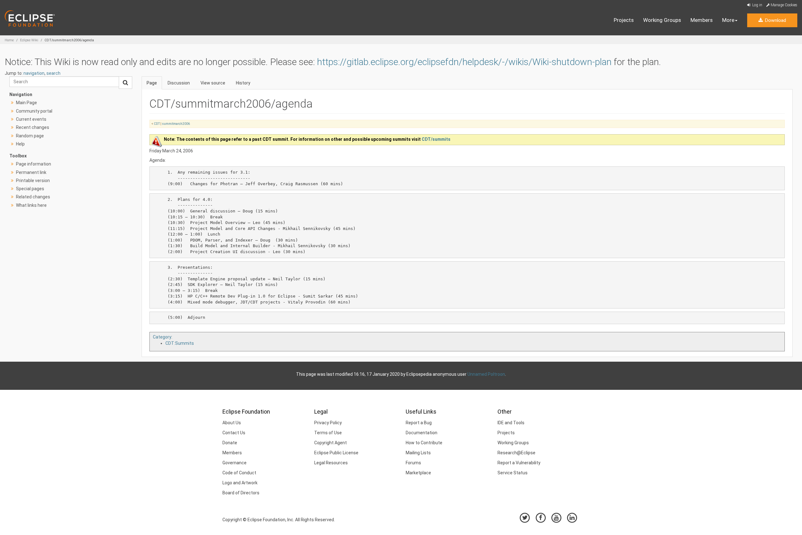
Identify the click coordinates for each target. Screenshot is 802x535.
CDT (157, 123)
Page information (33, 163)
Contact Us (233, 432)
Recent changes (32, 127)
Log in (756, 5)
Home (9, 40)
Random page (30, 135)
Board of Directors (240, 492)
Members (701, 20)
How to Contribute (424, 442)
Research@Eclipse (516, 452)
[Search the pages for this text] (125, 82)
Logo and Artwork (240, 482)
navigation (33, 73)
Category (162, 336)
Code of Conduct (239, 472)
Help (20, 143)
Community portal (34, 111)
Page (152, 82)
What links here (31, 205)
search (53, 73)
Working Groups (662, 20)
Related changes (33, 196)
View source (212, 82)
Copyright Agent (330, 442)
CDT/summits (436, 139)
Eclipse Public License (336, 452)
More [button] (728, 20)
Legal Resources (331, 462)
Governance (234, 462)
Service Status (512, 472)
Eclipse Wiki (29, 40)
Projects (624, 20)
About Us (231, 422)
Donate (229, 442)
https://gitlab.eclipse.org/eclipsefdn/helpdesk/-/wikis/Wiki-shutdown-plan (464, 61)
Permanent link (31, 172)
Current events (31, 119)
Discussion (179, 82)
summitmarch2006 (176, 123)
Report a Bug (419, 422)
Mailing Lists (418, 452)
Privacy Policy (328, 422)
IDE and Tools (510, 422)
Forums (413, 462)
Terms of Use (328, 432)
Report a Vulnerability (518, 462)
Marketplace (418, 472)
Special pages (30, 188)
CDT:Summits (179, 343)
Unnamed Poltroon (486, 374)
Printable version (33, 180)
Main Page (26, 102)
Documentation (421, 432)
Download (774, 20)
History (243, 82)
